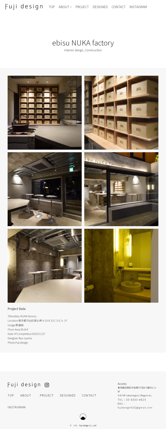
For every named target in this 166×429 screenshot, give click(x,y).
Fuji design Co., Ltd (87, 425)
